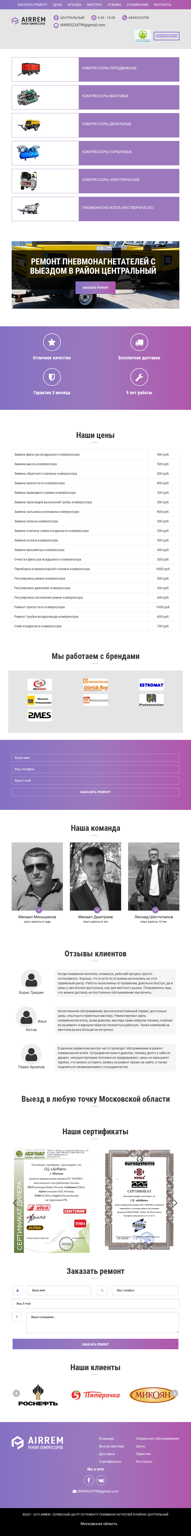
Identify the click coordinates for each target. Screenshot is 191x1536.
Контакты (162, 5)
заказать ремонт (95, 792)
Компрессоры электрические (111, 180)
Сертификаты (110, 1461)
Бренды (75, 5)
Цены (57, 5)
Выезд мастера (111, 1446)
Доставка (107, 1454)
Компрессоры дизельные (106, 124)
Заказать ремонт (32, 5)
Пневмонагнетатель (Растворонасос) (118, 208)
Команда (106, 1438)
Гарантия (143, 1454)
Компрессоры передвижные (109, 68)
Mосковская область (99, 1524)
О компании (137, 5)
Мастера (94, 5)
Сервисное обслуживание (157, 1438)
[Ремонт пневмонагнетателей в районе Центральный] (28, 21)
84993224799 (139, 18)
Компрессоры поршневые (107, 152)
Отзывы (114, 5)
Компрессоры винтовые (105, 96)
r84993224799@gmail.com (82, 25)
